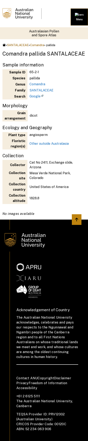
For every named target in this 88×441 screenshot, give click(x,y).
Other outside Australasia (49, 144)
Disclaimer (62, 378)
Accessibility (26, 388)
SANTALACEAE (18, 45)
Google (35, 96)
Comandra (37, 45)
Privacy (22, 383)
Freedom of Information (48, 383)
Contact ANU (27, 378)
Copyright (46, 378)
